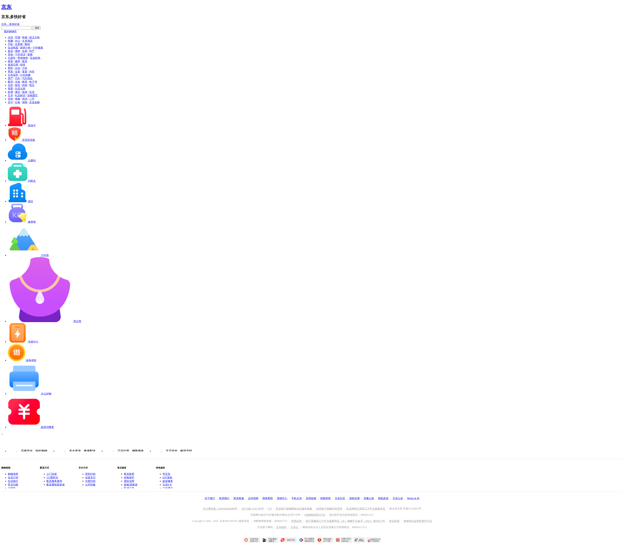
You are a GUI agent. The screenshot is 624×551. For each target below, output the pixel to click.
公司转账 (90, 484)
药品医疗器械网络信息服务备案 (294, 508)
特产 (31, 51)
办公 (17, 40)
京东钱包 (281, 527)
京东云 (295, 527)
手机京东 (296, 498)
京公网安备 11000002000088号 (220, 508)
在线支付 (90, 477)
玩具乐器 (20, 88)
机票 (10, 92)
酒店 (17, 92)
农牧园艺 (32, 95)
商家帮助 (267, 498)
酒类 (17, 51)
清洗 (24, 98)
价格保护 (129, 477)
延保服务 (167, 481)
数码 (27, 44)
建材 (17, 61)
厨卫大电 (34, 37)
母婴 (10, 88)
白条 (17, 102)
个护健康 (37, 47)
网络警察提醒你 (270, 540)
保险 (24, 102)
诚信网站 (288, 540)
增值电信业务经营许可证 (417, 521)
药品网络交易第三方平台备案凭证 (366, 508)
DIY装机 (167, 477)
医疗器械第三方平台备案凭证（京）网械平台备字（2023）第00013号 (346, 521)
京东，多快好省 (10, 24)
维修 (17, 98)
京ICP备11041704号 (252, 508)
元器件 (12, 58)
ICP (270, 508)
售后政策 (129, 474)
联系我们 (224, 498)
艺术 (10, 95)
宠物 (29, 54)
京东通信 (167, 488)
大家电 (12, 488)
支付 (10, 102)
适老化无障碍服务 (359, 540)
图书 (10, 81)
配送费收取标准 (55, 484)
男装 (10, 71)
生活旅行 (13, 481)
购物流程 (13, 474)
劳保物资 (23, 58)
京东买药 (13, 75)
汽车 (17, 78)
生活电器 (13, 47)
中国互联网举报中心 (306, 540)
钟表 (24, 85)
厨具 (22, 64)
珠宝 (31, 85)
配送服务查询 (54, 481)
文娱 (17, 81)
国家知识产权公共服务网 (373, 540)
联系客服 (239, 498)
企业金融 (34, 102)
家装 (10, 61)
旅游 (24, 92)
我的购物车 (10, 31)
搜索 (36, 28)
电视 (24, 37)
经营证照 (296, 521)
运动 (17, 68)
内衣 (31, 71)
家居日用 (13, 64)
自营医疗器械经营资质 (329, 508)
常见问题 (13, 484)
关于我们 (210, 498)
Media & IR (413, 498)
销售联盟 (325, 498)
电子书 (33, 81)
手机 (10, 44)
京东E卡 (167, 484)
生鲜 (24, 51)
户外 (24, 68)
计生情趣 (25, 75)
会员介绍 (13, 477)
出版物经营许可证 (315, 514)
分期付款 (90, 481)
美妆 (10, 54)
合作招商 (253, 498)
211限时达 (52, 477)
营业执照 (394, 521)
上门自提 (51, 474)
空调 (17, 37)
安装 (10, 98)
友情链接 (311, 498)
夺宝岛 (166, 474)
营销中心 (282, 498)
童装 (24, 71)
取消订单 (129, 488)
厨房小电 (25, 47)
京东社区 (340, 498)
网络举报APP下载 (325, 540)
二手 (31, 98)
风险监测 (354, 498)
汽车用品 (27, 78)
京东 (6, 7)
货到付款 (90, 474)
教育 (24, 81)
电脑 (10, 40)
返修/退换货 (130, 484)
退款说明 (129, 481)
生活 (31, 92)
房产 (10, 78)
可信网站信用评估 (251, 540)
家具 (24, 61)
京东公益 (398, 498)
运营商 (19, 44)
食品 (10, 51)
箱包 (17, 85)
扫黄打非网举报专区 (343, 540)
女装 (17, 71)
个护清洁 (20, 54)
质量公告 (369, 498)
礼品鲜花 (20, 95)
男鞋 (10, 68)
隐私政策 (383, 498)
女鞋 (10, 85)
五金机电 (35, 58)
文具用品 (27, 40)
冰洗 (10, 37)
